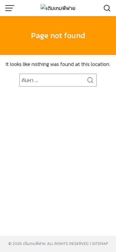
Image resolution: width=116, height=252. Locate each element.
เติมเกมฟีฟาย (34, 244)
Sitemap (100, 244)
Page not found (58, 35)
